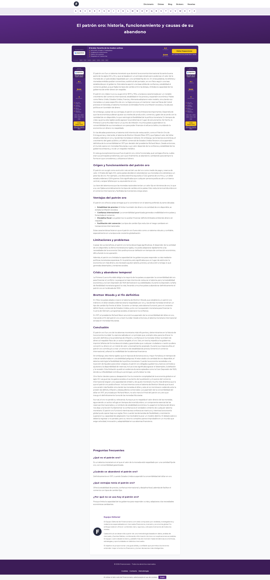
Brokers (179, 4)
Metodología (144, 571)
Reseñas (191, 4)
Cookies (124, 571)
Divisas (161, 4)
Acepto (162, 577)
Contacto (133, 571)
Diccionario (149, 4)
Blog (170, 4)
